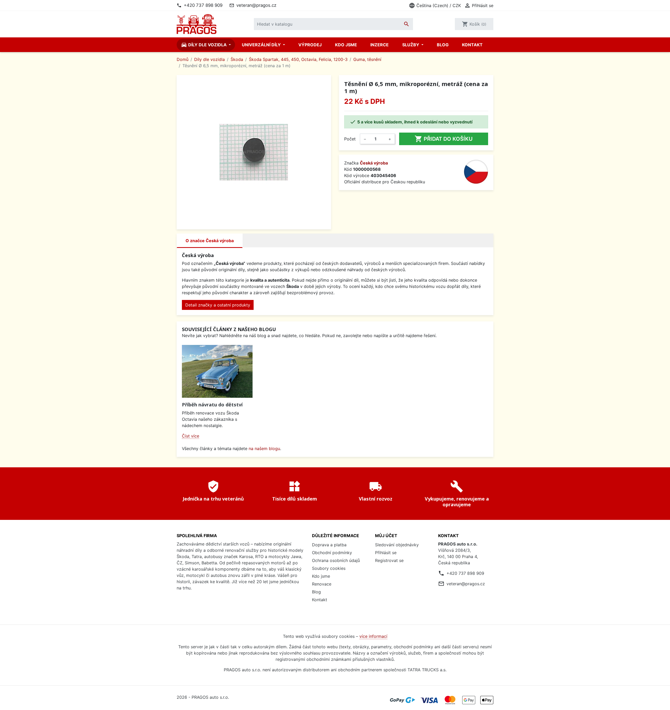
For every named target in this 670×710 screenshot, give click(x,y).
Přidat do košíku (444, 139)
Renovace (321, 584)
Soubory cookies (328, 568)
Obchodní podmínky (332, 552)
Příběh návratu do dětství (212, 404)
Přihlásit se (386, 552)
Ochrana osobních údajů (336, 560)
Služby (411, 44)
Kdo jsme (346, 44)
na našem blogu (264, 448)
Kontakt (472, 44)
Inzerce (379, 44)
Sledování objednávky (397, 544)
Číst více (190, 436)
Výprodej (310, 44)
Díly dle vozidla (204, 45)
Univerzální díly (262, 44)
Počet (350, 138)
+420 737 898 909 (203, 5)
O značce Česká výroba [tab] (210, 240)
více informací (373, 636)
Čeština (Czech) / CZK (435, 5)
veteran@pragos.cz (256, 5)
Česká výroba (374, 163)
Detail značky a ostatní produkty (217, 305)
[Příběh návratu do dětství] (217, 371)
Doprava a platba (329, 544)
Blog (443, 44)
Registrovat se (389, 560)
